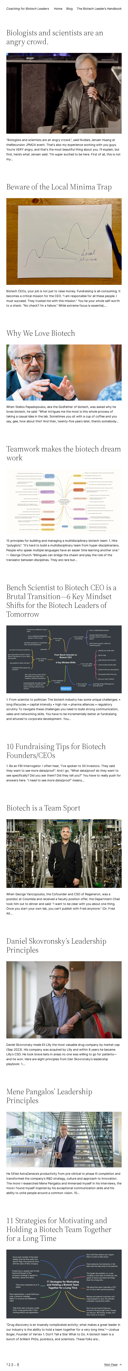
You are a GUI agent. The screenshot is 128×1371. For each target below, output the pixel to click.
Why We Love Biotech (40, 333)
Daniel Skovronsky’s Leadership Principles (56, 945)
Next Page (113, 1364)
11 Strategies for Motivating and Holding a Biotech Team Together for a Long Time (59, 1229)
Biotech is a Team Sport (43, 807)
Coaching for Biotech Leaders (27, 8)
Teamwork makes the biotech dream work (63, 453)
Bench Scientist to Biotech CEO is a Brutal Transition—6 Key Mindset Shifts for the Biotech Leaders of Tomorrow (61, 600)
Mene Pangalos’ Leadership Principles (49, 1096)
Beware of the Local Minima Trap (59, 186)
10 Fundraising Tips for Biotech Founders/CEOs (56, 751)
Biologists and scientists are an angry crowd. (54, 37)
